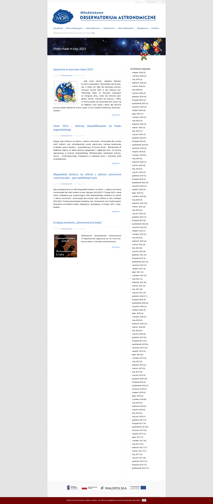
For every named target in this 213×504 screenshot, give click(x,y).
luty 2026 (136, 89)
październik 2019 (139, 344)
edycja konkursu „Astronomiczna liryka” (77, 222)
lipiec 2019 (136, 354)
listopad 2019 (137, 341)
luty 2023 (136, 210)
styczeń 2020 (137, 334)
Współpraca (142, 28)
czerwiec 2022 (138, 234)
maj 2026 (136, 79)
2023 (88, 33)
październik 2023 (139, 182)
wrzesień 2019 (138, 347)
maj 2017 (136, 444)
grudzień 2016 (138, 461)
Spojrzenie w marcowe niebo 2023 (73, 69)
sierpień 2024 (137, 151)
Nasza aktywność (125, 28)
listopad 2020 (137, 299)
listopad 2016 (137, 464)
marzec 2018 (137, 409)
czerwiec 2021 (138, 275)
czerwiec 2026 (138, 76)
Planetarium (108, 28)
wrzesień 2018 (138, 389)
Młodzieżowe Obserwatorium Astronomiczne (69, 33)
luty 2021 (136, 289)
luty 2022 (136, 248)
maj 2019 (136, 361)
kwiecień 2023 (138, 203)
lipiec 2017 (136, 437)
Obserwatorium (92, 28)
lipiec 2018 (136, 396)
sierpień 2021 (137, 268)
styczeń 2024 (137, 172)
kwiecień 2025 (138, 124)
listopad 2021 (137, 258)
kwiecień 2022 (138, 241)
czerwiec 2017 (138, 440)
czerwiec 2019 (138, 358)
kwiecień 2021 (138, 282)
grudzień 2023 (138, 175)
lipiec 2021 (136, 272)
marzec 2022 (137, 244)
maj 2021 (136, 279)
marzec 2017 (137, 451)
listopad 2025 (137, 100)
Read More (116, 115)
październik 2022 (139, 224)
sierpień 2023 (137, 189)
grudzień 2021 (138, 255)
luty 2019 (136, 372)
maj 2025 (136, 120)
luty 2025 (136, 131)
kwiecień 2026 (138, 83)
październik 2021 (139, 261)
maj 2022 (136, 237)
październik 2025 (139, 103)
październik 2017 (139, 427)
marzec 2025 (137, 127)
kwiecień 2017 (138, 447)
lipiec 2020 (136, 313)
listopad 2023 (137, 179)
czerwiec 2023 (138, 196)
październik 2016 (139, 468)
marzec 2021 (137, 286)
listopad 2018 (137, 382)
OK (144, 500)
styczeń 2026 (137, 93)
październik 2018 (139, 385)
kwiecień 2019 (138, 365)
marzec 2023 (137, 206)
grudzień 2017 (138, 420)
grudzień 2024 (138, 138)
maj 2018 (136, 403)
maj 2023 (136, 200)
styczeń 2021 (137, 292)
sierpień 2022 (137, 231)
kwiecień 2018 (138, 406)
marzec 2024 (137, 165)
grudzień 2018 (138, 378)
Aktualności (58, 28)
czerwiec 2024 (138, 155)
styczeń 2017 (137, 458)
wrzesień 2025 (138, 107)
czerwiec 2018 (138, 399)
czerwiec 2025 (138, 117)
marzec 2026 (137, 86)
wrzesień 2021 (138, 265)
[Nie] (210, 500)
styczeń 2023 (137, 213)
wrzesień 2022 (138, 227)
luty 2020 (136, 330)
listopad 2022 (137, 220)
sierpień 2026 (137, 72)
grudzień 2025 (138, 96)
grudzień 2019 (138, 337)
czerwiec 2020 (138, 317)
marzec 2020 (137, 327)
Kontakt (154, 28)
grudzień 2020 (138, 296)
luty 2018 (136, 413)
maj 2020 (136, 320)
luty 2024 (136, 169)
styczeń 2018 (137, 416)
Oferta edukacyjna (74, 28)
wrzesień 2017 (138, 430)
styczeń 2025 (137, 134)
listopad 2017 (137, 423)
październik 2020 (139, 303)
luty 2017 (136, 454)
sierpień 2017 (137, 433)
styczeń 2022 (137, 251)
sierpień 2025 (137, 110)
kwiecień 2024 (138, 162)
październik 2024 (139, 145)
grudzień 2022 (138, 217)
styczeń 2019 (137, 375)
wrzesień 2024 (138, 148)
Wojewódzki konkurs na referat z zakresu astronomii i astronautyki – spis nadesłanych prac (87, 176)
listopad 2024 (137, 141)
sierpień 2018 (137, 392)
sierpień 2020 (137, 310)
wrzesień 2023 (138, 186)
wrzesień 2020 (138, 306)
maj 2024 (136, 158)
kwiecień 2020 (138, 323)
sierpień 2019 (137, 351)
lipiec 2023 (136, 193)
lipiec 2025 (136, 114)
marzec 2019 (137, 368)
